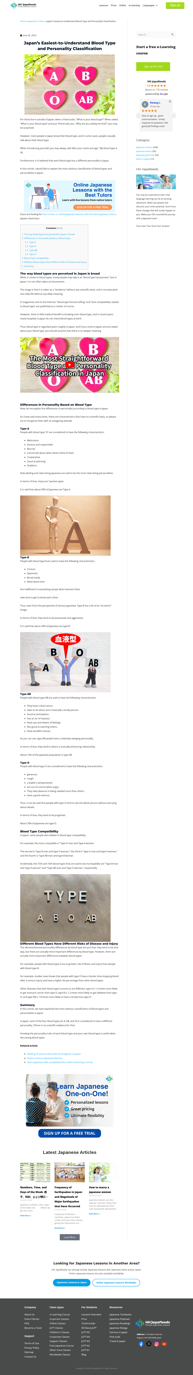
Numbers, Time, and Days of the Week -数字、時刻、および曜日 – (34, 1192)
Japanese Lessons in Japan (72, 1282)
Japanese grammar (145, 155)
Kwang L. (155, 102)
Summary (28, 266)
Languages (148, 5)
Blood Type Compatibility (35, 258)
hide (59, 228)
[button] (70, 1237)
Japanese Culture (36, 21)
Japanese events (144, 151)
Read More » (25, 1215)
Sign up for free (153, 66)
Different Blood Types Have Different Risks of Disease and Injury (54, 262)
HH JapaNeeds (156, 81)
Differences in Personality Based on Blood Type (46, 238)
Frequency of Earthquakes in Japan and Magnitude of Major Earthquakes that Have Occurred (68, 1197)
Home (23, 21)
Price (113, 5)
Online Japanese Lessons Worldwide (116, 1282)
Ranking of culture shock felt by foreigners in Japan (54, 1053)
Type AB (31, 250)
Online (122, 5)
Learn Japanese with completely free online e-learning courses (60, 1062)
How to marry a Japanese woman (44, 1058)
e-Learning (134, 5)
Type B (30, 246)
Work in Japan (143, 159)
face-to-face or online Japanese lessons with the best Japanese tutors (79, 214)
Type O (30, 254)
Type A (30, 242)
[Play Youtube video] (69, 365)
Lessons (103, 5)
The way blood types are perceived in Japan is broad (48, 234)
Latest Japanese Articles (69, 1152)
